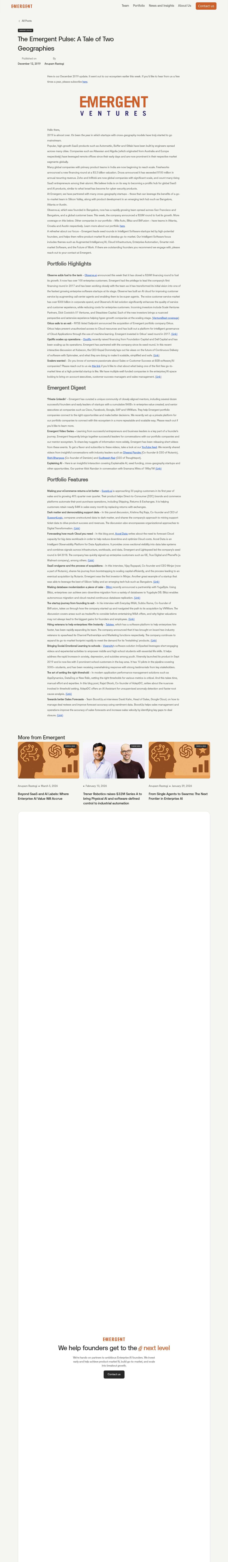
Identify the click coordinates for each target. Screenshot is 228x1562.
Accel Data (121, 534)
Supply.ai (107, 491)
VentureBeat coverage (165, 318)
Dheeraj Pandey (132, 452)
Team (125, 6)
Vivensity (108, 646)
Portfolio (139, 6)
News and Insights (161, 6)
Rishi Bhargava (55, 458)
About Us (184, 6)
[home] (22, 6)
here (84, 82)
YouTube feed (149, 447)
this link (96, 366)
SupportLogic (55, 518)
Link (156, 355)
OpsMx (87, 339)
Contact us (206, 6)
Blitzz (109, 587)
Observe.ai (91, 275)
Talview (110, 624)
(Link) (174, 334)
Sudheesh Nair (107, 458)
